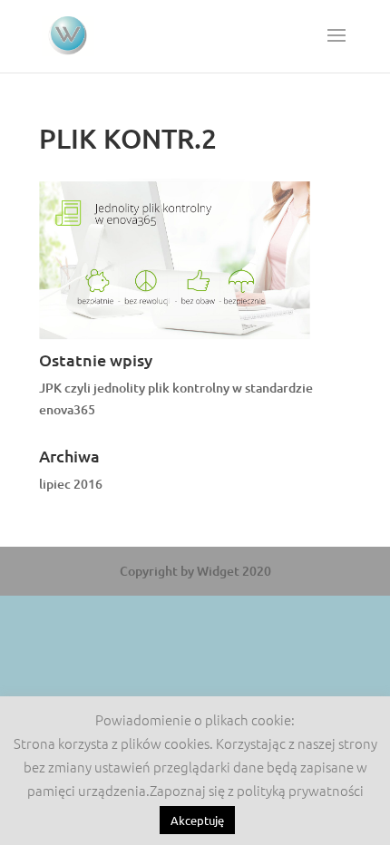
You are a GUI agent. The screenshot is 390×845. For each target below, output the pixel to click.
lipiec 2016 (70, 483)
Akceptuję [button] (197, 820)
